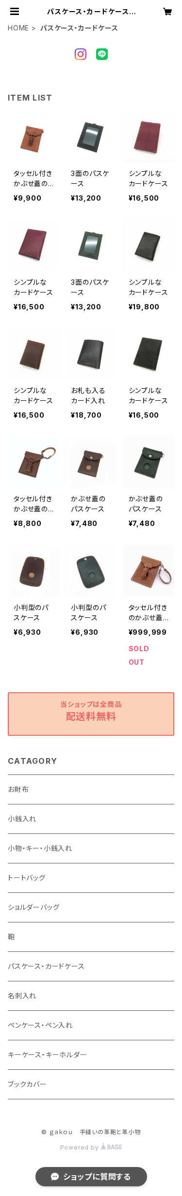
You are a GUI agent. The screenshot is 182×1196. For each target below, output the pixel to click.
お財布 (18, 789)
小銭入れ (22, 819)
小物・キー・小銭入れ (40, 848)
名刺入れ (22, 996)
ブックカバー (27, 1084)
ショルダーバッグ (33, 907)
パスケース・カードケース (46, 966)
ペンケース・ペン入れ (40, 1025)
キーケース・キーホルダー (47, 1054)
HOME (18, 28)
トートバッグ (27, 878)
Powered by (80, 1147)
